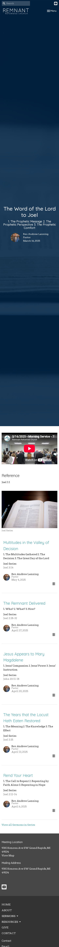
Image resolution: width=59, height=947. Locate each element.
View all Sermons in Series (18, 824)
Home (6, 904)
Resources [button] (10, 921)
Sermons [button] (8, 916)
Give (5, 927)
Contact (9, 933)
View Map (8, 855)
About (7, 910)
